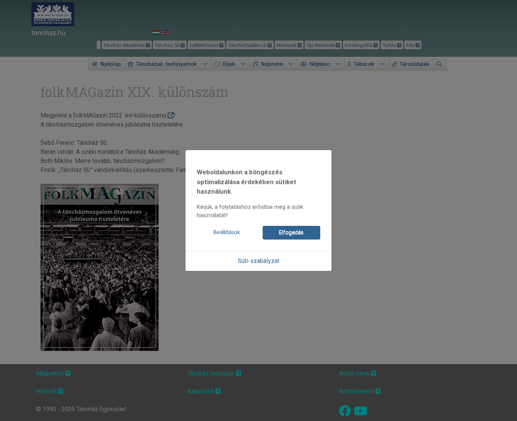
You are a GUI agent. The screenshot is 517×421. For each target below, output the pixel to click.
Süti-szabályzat (258, 260)
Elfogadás (291, 232)
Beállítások (226, 232)
